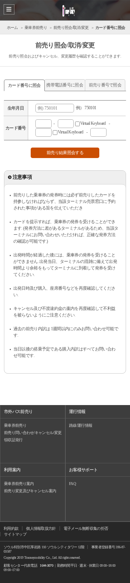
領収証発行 (13, 440)
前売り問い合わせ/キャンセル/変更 (32, 432)
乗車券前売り (15, 425)
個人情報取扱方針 (41, 528)
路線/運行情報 (80, 425)
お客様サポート (83, 469)
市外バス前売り (18, 411)
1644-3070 (46, 565)
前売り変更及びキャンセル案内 (30, 491)
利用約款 (11, 528)
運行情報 (77, 411)
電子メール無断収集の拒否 (86, 528)
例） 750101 (85, 107)
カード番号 (15, 128)
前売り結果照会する (65, 152)
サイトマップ (15, 534)
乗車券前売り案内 (19, 483)
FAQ (72, 483)
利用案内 (12, 469)
